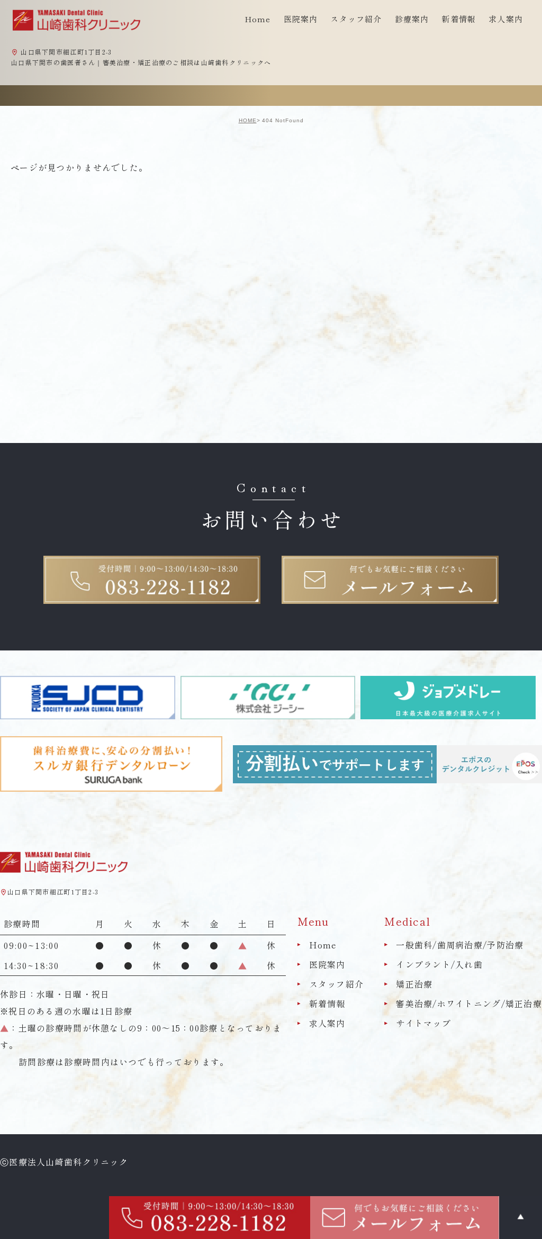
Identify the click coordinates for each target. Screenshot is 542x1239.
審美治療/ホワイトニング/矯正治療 (469, 1003)
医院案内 (327, 964)
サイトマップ (423, 1023)
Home (258, 18)
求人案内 (506, 18)
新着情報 (458, 18)
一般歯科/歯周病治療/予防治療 (459, 944)
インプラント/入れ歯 (439, 964)
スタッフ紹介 (336, 984)
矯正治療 (414, 984)
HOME (248, 120)
